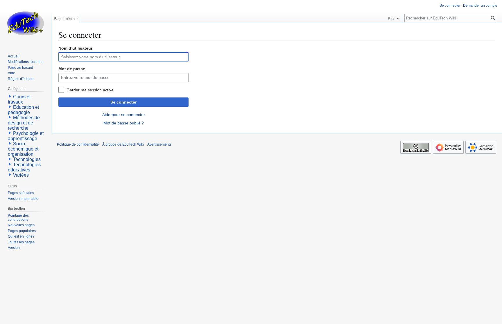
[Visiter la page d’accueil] (25, 23)
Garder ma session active (90, 90)
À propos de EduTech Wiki (123, 144)
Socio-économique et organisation (23, 149)
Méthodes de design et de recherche (24, 123)
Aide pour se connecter (123, 114)
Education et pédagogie (23, 110)
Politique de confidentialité (78, 144)
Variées (21, 175)
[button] (394, 17)
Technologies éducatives (24, 167)
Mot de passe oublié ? (123, 123)
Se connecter (123, 102)
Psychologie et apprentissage (26, 136)
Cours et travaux (19, 99)
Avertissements (159, 144)
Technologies (27, 159)
